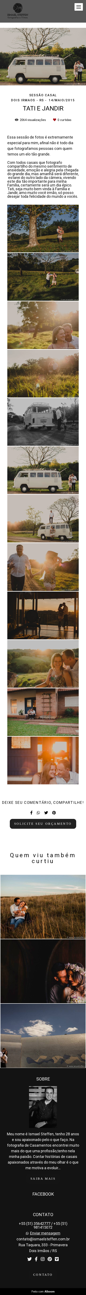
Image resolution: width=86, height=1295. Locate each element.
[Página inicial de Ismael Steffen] (17, 11)
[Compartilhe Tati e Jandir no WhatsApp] (38, 813)
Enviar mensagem (45, 1233)
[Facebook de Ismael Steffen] (36, 1259)
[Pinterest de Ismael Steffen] (50, 1259)
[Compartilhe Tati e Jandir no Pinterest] (54, 813)
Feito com (43, 1291)
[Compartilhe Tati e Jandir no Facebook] (31, 813)
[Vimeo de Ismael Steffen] (57, 1259)
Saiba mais (43, 1178)
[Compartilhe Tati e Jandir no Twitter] (46, 813)
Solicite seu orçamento (43, 823)
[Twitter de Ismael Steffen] (29, 1259)
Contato (43, 1274)
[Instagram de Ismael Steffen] (42, 1259)
